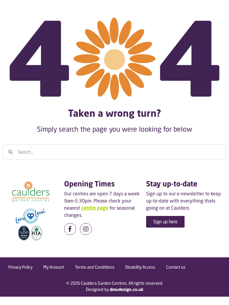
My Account (53, 267)
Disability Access (140, 267)
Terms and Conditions (94, 267)
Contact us (175, 267)
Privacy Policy (20, 267)
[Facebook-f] (70, 229)
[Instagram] (86, 229)
